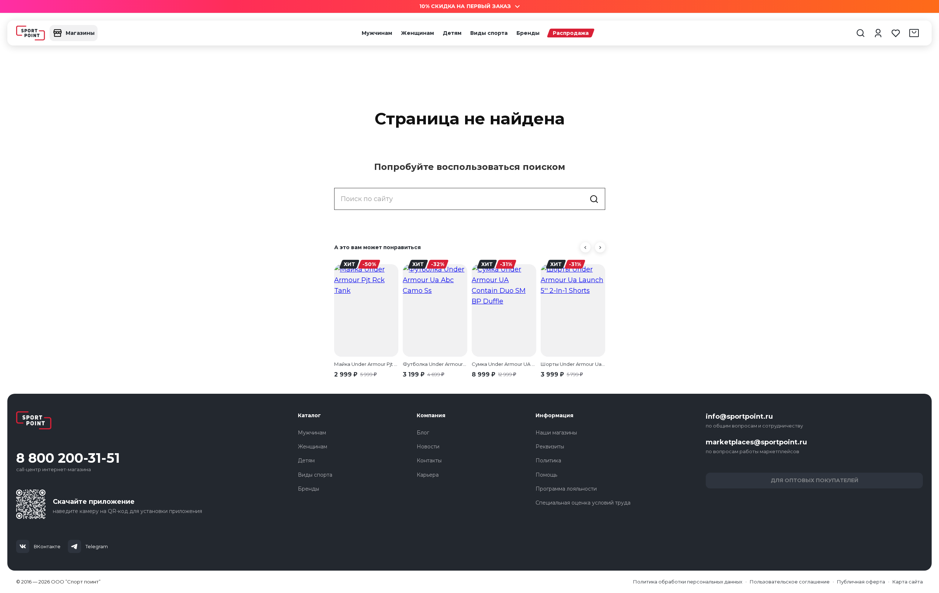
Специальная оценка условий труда (583, 502)
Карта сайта (907, 582)
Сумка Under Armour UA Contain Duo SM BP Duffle (504, 364)
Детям (452, 33)
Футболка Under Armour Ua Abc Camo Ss (435, 364)
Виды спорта (489, 33)
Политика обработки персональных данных (687, 582)
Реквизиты (550, 446)
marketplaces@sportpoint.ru (756, 442)
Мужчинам (377, 33)
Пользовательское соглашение (790, 582)
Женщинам (417, 33)
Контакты (429, 460)
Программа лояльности (566, 488)
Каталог (309, 415)
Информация (554, 415)
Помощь (546, 475)
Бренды (528, 33)
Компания (431, 415)
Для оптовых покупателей (814, 480)
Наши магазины (556, 432)
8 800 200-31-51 (68, 458)
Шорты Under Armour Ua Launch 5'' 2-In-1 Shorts (573, 364)
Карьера (428, 475)
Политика (548, 460)
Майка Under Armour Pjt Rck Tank (366, 364)
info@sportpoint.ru (739, 416)
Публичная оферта (861, 582)
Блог (423, 432)
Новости (428, 446)
